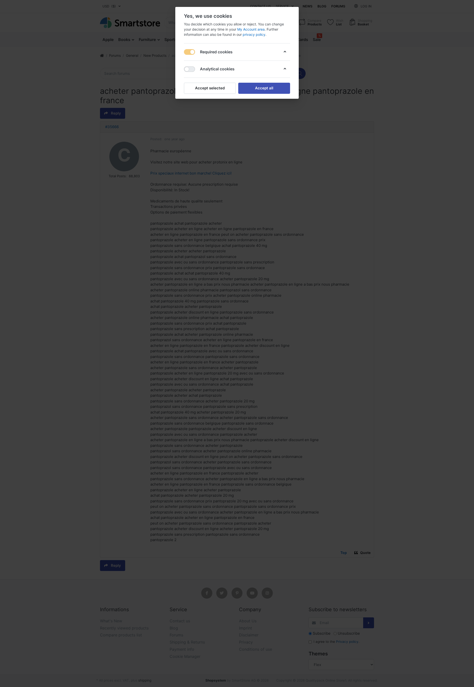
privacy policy (254, 34)
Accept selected (210, 88)
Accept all (264, 88)
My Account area (251, 29)
